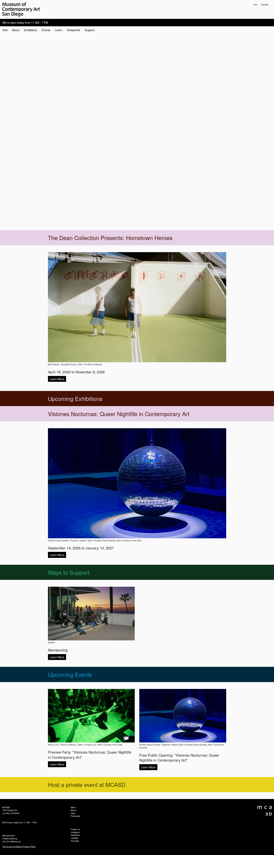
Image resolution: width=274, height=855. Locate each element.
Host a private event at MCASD (86, 784)
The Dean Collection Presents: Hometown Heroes (110, 238)
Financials (75, 815)
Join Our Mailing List (11, 841)
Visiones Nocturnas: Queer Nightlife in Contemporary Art (118, 414)
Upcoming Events (70, 674)
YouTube (75, 840)
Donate (264, 4)
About (73, 810)
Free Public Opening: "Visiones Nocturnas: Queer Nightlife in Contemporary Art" (179, 757)
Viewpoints (73, 30)
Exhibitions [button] (30, 30)
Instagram (75, 832)
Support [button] (90, 30)
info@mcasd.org (9, 838)
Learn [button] (58, 30)
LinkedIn (74, 837)
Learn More (57, 379)
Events (46, 30)
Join (255, 4)
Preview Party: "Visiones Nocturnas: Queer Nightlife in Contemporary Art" (89, 754)
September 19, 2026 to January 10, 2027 (81, 547)
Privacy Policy (29, 846)
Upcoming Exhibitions (75, 399)
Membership (58, 650)
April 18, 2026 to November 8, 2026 (76, 371)
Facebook (75, 834)
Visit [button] (4, 30)
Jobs (73, 813)
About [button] (15, 30)
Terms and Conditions (12, 846)
